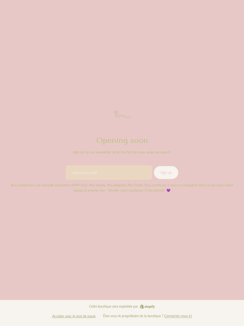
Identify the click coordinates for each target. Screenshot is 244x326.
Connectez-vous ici (178, 316)
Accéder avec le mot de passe (74, 316)
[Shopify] (147, 306)
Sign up (166, 172)
